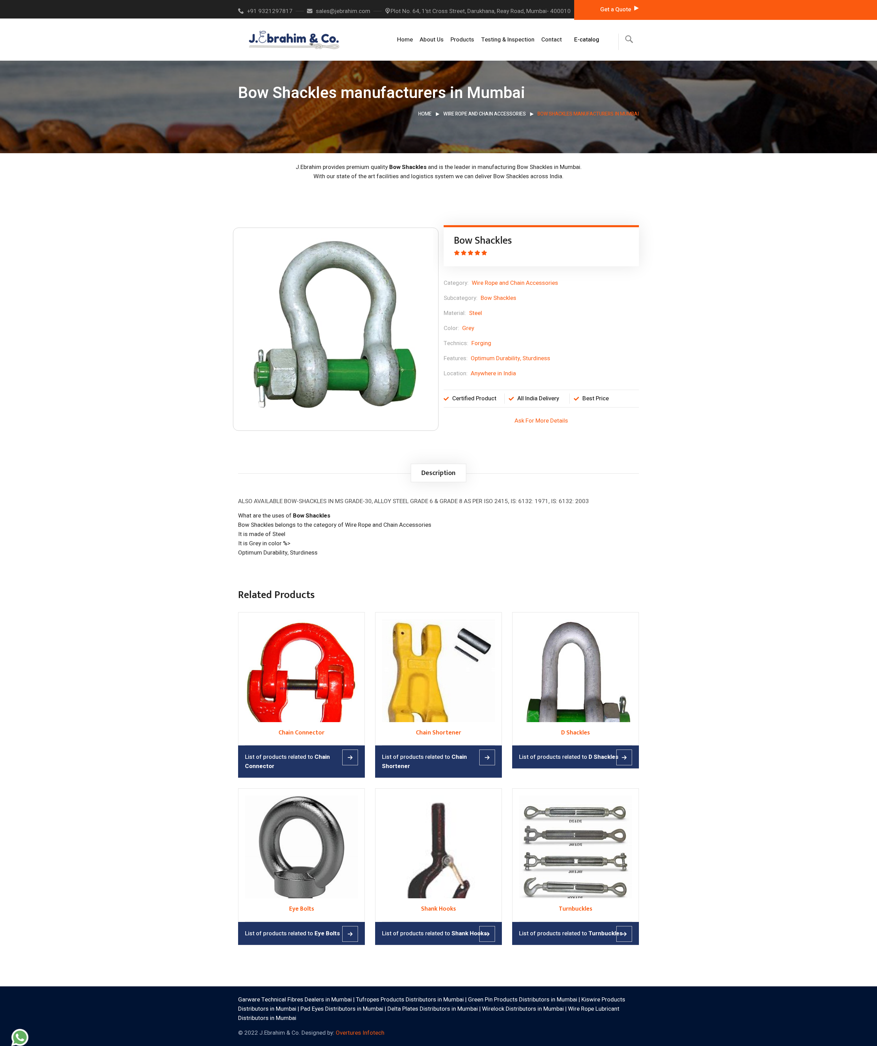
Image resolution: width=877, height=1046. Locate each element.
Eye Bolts (301, 909)
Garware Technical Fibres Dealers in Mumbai (295, 999)
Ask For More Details (541, 420)
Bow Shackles (498, 298)
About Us (432, 39)
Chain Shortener (438, 733)
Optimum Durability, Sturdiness (510, 358)
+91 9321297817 (270, 11)
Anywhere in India (493, 373)
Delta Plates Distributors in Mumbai (432, 1009)
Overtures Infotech (360, 1033)
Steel (475, 313)
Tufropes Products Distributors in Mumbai (410, 999)
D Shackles (575, 733)
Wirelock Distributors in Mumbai (523, 1009)
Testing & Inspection (507, 39)
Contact (551, 39)
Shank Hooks (438, 909)
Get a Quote (615, 9)
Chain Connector (301, 733)
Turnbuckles (575, 909)
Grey (468, 328)
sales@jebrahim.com (343, 11)
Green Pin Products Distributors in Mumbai (522, 999)
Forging (481, 343)
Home (405, 39)
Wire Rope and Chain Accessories (484, 114)
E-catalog (586, 39)
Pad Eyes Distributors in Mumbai (341, 1009)
